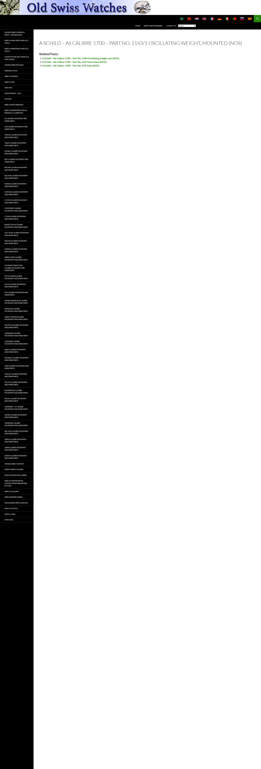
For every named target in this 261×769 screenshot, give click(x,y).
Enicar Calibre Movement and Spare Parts (16, 242)
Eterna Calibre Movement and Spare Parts (16, 250)
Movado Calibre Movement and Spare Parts (17, 359)
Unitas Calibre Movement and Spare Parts (16, 416)
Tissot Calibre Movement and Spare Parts (15, 144)
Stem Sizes (9, 520)
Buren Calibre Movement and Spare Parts (16, 185)
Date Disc (9, 88)
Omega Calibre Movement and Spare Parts (16, 136)
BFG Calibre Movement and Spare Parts (16, 160)
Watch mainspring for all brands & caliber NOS (16, 111)
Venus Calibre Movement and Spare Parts (15, 440)
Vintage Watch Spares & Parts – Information (15, 33)
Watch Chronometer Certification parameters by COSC (16, 483)
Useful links (10, 514)
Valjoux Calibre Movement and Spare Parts (16, 432)
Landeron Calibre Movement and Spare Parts (16, 334)
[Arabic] (182, 18)
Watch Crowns (11, 76)
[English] (204, 18)
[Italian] (227, 18)
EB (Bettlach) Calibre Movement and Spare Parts (16, 226)
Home (137, 26)
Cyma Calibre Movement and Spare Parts (15, 217)
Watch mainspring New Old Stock (16, 50)
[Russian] (242, 18)
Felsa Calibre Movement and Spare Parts (15, 285)
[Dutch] (197, 18)
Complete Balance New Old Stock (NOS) (17, 58)
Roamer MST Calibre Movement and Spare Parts (16, 391)
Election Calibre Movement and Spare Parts (17, 234)
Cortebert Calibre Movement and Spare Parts (16, 209)
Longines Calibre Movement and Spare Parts (16, 342)
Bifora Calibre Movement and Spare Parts (16, 168)
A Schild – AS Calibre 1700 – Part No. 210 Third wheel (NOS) (74, 61)
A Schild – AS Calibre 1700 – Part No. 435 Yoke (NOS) (70, 65)
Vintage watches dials (14, 65)
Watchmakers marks (14, 497)
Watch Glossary (12, 491)
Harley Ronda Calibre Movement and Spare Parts (16, 318)
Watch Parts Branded (153, 26)
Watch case (9, 82)
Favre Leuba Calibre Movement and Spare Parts (16, 258)
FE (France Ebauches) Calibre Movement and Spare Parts (15, 267)
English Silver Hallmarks (16, 475)
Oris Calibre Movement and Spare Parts (17, 367)
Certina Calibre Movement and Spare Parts (16, 193)
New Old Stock (11, 508)
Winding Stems (11, 71)
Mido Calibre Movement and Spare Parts (15, 351)
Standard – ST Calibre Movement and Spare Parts (16, 408)
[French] (212, 18)
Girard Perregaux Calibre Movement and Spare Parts (16, 302)
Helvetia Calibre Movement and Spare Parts (16, 326)
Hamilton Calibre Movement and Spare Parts (16, 310)
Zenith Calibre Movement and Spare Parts (16, 457)
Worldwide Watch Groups (16, 503)
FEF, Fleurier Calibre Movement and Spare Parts (16, 277)
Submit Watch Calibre (14, 469)
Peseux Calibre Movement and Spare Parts (16, 375)
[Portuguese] (234, 18)
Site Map (8, 99)
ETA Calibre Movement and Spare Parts (16, 128)
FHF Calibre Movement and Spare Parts (16, 293)
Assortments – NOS (13, 93)
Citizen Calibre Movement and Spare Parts (16, 201)
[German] (219, 18)
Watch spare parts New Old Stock (16, 41)
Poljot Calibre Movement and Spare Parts (16, 383)
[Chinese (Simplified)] (189, 18)
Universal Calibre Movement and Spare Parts (16, 424)
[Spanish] (250, 18)
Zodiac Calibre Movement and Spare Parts (16, 152)
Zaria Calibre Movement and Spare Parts (15, 448)
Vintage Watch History (14, 464)
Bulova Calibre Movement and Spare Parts (16, 177)
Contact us (171, 26)
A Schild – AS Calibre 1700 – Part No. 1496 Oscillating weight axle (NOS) (80, 58)
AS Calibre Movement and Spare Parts (16, 119)
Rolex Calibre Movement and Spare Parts (15, 399)
